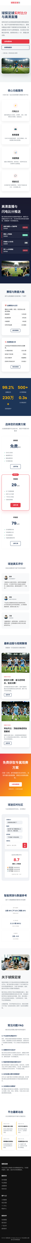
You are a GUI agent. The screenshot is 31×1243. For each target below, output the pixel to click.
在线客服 (4, 1219)
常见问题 (4, 1202)
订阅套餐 (4, 1200)
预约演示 (4, 1222)
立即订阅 (15, 505)
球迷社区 (4, 1189)
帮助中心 (4, 1208)
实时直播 (4, 1180)
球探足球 (14, 3)
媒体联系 (4, 1228)
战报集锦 (4, 1186)
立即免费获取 (15, 784)
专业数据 (4, 1183)
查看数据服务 (8, 47)
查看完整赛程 (15, 330)
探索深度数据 (15, 366)
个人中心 (4, 1205)
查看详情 (8, 694)
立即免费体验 (8, 41)
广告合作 (4, 1225)
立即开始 (15, 466)
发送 (24, 845)
